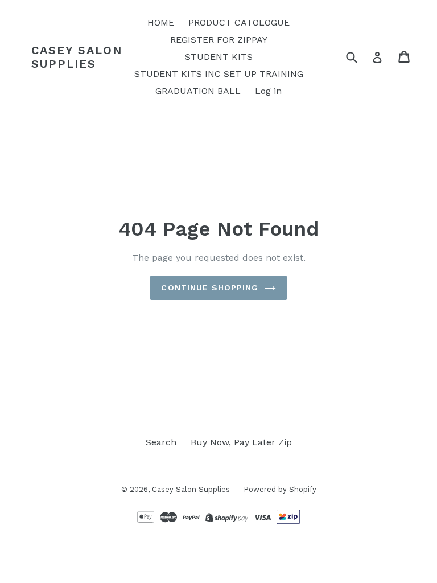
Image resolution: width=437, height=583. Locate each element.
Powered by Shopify (280, 489)
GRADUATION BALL (198, 90)
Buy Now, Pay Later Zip (241, 442)
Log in (268, 90)
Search (161, 442)
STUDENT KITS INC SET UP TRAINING (218, 73)
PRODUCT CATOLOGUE (239, 22)
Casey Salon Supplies (76, 57)
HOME (160, 22)
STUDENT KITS (219, 56)
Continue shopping (209, 287)
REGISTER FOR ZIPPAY (218, 39)
